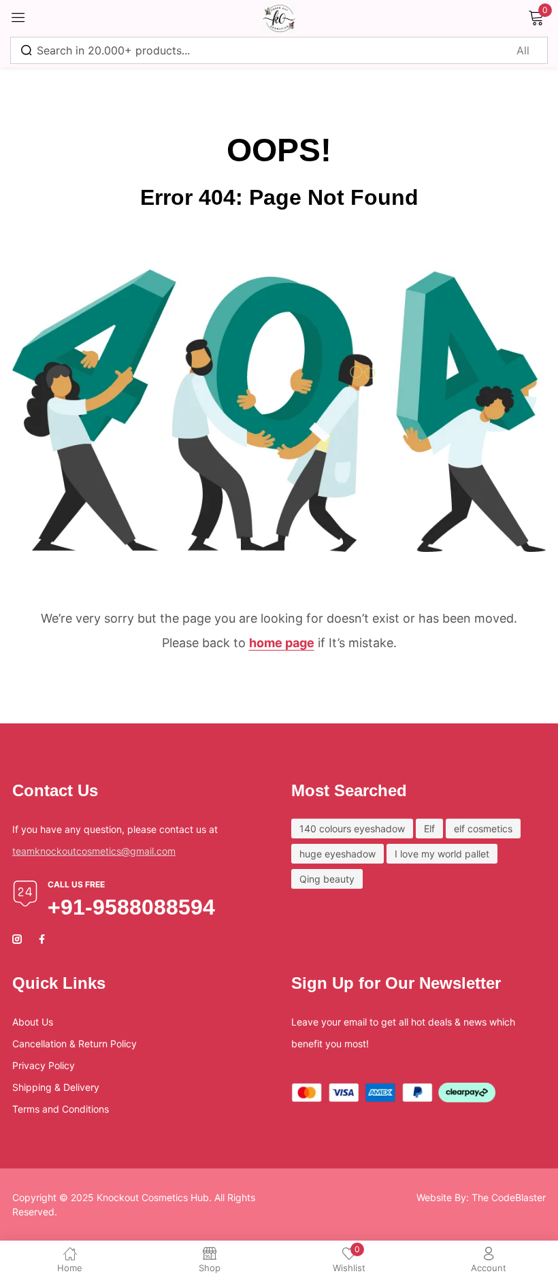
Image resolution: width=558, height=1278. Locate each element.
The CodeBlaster (509, 1197)
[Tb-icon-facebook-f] (43, 939)
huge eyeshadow (337, 853)
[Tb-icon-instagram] (17, 939)
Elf (429, 828)
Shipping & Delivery (55, 1087)
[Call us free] (25, 893)
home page (281, 643)
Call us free (76, 884)
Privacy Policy (43, 1065)
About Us (32, 1022)
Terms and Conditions (60, 1109)
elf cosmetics (483, 828)
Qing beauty (327, 879)
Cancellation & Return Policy (74, 1043)
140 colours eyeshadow (352, 828)
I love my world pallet (442, 853)
